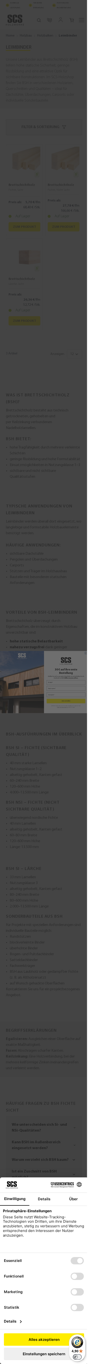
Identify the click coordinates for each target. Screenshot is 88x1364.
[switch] (73, 1357)
